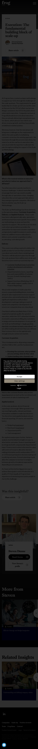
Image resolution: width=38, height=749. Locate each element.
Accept (19, 377)
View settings (19, 381)
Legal (19, 388)
